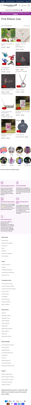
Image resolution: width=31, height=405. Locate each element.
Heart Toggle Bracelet (5, 67)
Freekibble (4, 296)
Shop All (4, 313)
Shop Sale (4, 333)
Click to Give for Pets (7, 283)
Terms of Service (6, 264)
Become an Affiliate (7, 253)
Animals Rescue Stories (8, 345)
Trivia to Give (5, 291)
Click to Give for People (8, 286)
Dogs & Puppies (6, 350)
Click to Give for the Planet (9, 288)
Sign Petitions (20, 1)
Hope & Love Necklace (20, 89)
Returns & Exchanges (7, 243)
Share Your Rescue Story (8, 365)
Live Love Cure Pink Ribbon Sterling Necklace (6, 112)
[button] (20, 5)
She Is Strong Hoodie (20, 134)
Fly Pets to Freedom (7, 382)
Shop (2, 1)
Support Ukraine (6, 384)
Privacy (4, 267)
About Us (4, 251)
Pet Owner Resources (7, 352)
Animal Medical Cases (7, 379)
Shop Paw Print (6, 318)
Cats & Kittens (5, 347)
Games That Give (6, 301)
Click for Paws (5, 294)
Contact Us (4, 245)
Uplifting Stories (6, 360)
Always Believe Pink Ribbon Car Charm (7, 44)
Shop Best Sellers (6, 315)
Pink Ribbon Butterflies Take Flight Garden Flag (23, 112)
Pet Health (4, 355)
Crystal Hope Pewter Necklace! (7, 89)
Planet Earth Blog (6, 363)
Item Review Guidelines (8, 272)
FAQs (3, 248)
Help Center (5, 240)
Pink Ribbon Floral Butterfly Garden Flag (6, 135)
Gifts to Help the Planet (8, 376)
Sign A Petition (5, 304)
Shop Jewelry (5, 331)
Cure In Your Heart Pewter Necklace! (21, 44)
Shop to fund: (13, 10)
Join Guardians (10, 1)
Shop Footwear (6, 323)
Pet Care (4, 358)
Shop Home (5, 326)
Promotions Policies (7, 270)
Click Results (5, 256)
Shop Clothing (5, 320)
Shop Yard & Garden (7, 328)
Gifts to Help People (7, 374)
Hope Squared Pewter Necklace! (22, 67)
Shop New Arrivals (6, 336)
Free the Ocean (6, 299)
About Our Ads (5, 275)
